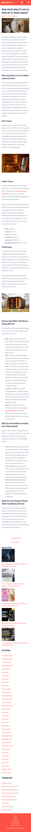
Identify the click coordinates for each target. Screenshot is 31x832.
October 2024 (6, 702)
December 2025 (7, 655)
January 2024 (6, 732)
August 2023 (6, 749)
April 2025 (5, 682)
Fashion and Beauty (8, 793)
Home (15, 816)
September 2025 (7, 666)
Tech (3, 803)
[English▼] (25, 3)
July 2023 (5, 753)
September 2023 (7, 746)
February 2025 (6, 689)
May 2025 (5, 679)
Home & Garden (7, 796)
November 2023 (7, 739)
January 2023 (6, 773)
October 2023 (6, 742)
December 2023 (7, 736)
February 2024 (6, 729)
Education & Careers (8, 786)
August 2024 (6, 709)
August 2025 (6, 669)
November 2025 (7, 659)
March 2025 (6, 686)
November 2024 (7, 699)
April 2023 (5, 762)
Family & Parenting (8, 790)
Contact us (15, 820)
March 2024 (6, 726)
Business (5, 783)
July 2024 (5, 712)
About (15, 818)
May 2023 (5, 759)
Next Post (15, 542)
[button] (21, 2)
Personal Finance (7, 800)
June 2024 (5, 716)
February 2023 (6, 769)
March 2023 (6, 766)
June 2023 (5, 756)
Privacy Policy (15, 823)
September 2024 (7, 706)
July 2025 (5, 672)
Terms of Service (15, 825)
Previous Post (15, 538)
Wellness (5, 810)
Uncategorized (6, 806)
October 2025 (6, 662)
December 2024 (7, 696)
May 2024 (5, 719)
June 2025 (5, 676)
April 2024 (5, 722)
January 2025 (6, 692)
